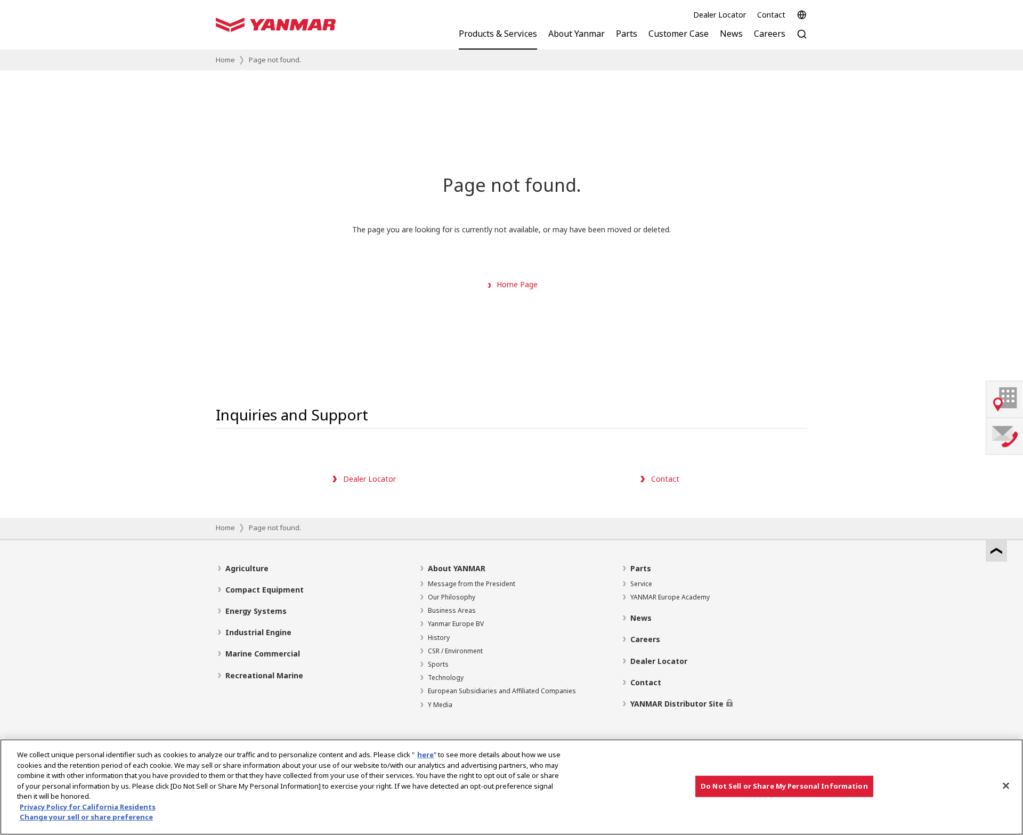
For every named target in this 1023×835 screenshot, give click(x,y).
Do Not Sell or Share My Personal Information (784, 786)
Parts (640, 568)
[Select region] (802, 15)
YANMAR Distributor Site (677, 704)
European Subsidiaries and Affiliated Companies (502, 690)
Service (641, 583)
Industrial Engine (258, 632)
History (439, 637)
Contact (771, 15)
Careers (645, 639)
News (641, 618)
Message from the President (471, 583)
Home (225, 59)
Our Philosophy (451, 597)
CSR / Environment (455, 650)
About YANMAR (456, 568)
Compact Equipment (264, 590)
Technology (446, 677)
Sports (438, 664)
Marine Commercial (262, 653)
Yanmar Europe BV (456, 623)
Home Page (517, 284)
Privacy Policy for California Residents (88, 807)
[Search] (802, 40)
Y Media (440, 704)
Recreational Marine (264, 675)
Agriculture (247, 568)
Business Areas (452, 610)
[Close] (1006, 786)
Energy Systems (256, 611)
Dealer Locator (719, 15)
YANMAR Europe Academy (670, 597)
